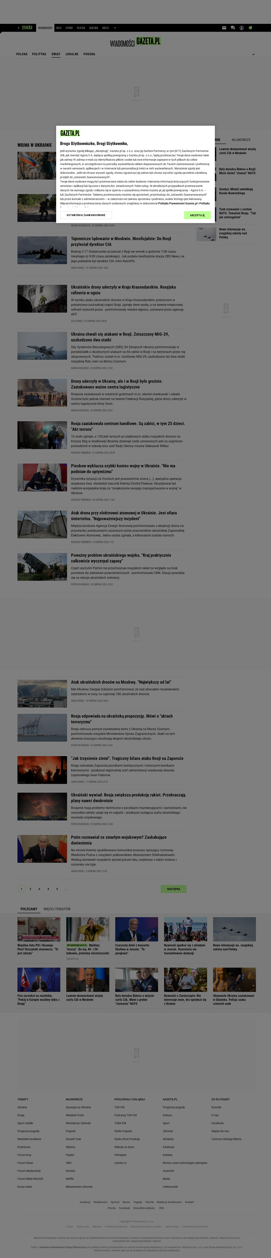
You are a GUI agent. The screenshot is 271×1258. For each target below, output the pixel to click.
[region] (135, 174)
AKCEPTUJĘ (197, 215)
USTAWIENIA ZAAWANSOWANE (86, 215)
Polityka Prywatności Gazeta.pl (178, 203)
